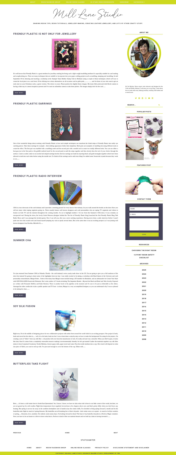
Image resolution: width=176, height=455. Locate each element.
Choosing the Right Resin (144, 250)
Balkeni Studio (97, 453)
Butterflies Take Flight (31, 363)
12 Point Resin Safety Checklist (144, 256)
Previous (17, 433)
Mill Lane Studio (75, 453)
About (32, 2)
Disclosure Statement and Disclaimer (131, 447)
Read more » (19, 93)
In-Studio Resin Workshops (102, 2)
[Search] (159, 105)
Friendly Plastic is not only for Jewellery (44, 33)
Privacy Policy (102, 447)
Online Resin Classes (75, 2)
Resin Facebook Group (50, 2)
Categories (139, 2)
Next (116, 433)
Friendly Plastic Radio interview (37, 176)
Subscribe (124, 2)
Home (67, 433)
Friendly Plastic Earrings (32, 103)
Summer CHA (22, 240)
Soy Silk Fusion (24, 306)
